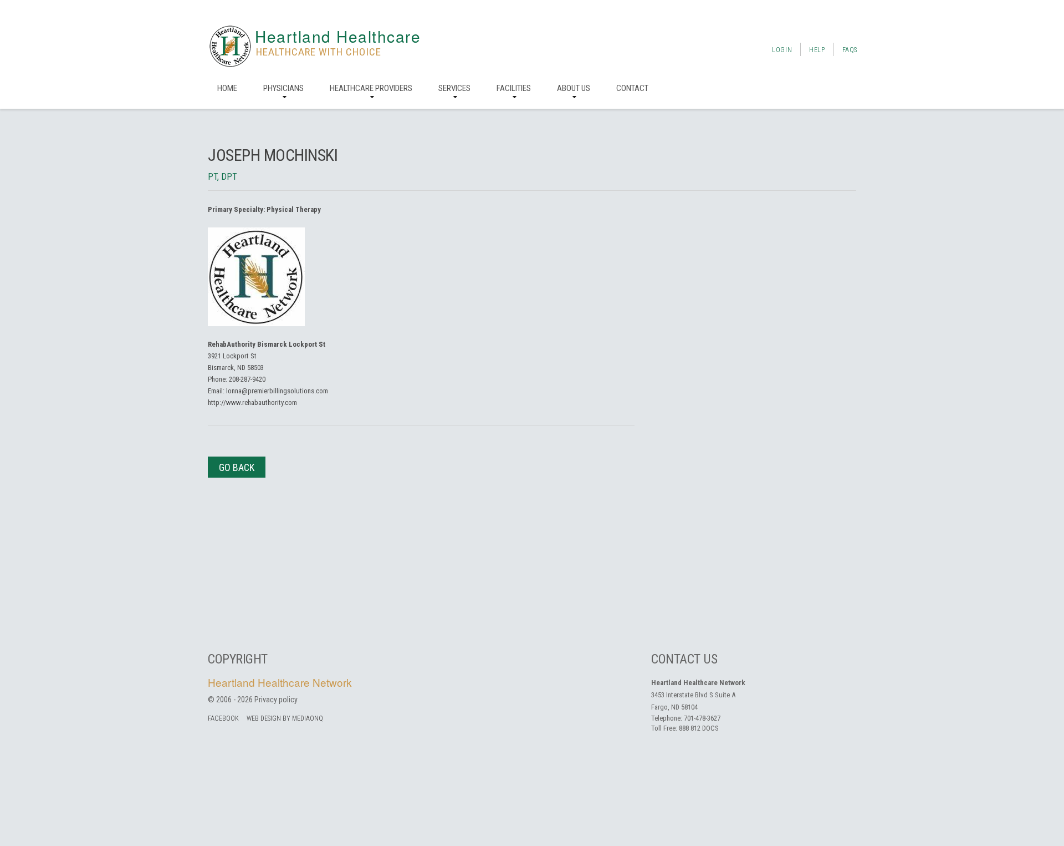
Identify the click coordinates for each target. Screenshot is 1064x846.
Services (454, 88)
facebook (223, 718)
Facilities (514, 88)
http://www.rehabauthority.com (252, 402)
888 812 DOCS (699, 728)
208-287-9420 (247, 379)
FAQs (849, 50)
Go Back (236, 467)
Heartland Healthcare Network (280, 682)
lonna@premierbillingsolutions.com (277, 391)
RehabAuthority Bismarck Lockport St (266, 344)
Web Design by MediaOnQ (285, 718)
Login (782, 50)
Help (817, 50)
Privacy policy (276, 699)
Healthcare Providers (371, 88)
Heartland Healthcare (338, 36)
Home (227, 88)
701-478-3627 (702, 718)
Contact (632, 88)
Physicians (283, 88)
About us (573, 88)
